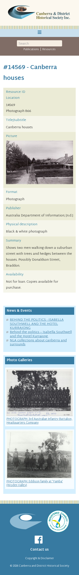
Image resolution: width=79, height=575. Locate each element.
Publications (31, 49)
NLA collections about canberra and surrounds (38, 343)
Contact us (39, 550)
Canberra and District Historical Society (44, 566)
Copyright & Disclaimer (39, 558)
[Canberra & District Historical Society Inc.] (39, 13)
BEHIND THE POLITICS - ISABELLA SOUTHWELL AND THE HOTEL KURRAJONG (37, 324)
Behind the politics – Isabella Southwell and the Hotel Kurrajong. (41, 334)
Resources (49, 49)
